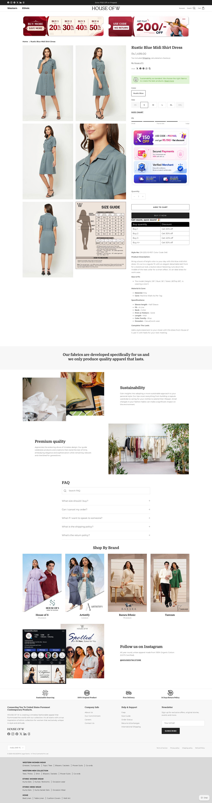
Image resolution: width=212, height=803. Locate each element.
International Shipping (131, 727)
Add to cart (160, 207)
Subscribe (171, 731)
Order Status (126, 720)
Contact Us (89, 723)
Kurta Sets (27, 782)
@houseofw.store (130, 660)
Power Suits (78, 765)
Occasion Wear (59, 790)
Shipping (146, 58)
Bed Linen (27, 798)
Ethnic (26, 8)
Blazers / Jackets (62, 765)
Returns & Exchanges (130, 723)
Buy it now (160, 215)
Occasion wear (59, 782)
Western (12, 8)
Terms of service (162, 748)
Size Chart (137, 112)
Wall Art (66, 798)
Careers (88, 720)
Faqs (123, 712)
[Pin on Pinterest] (143, 68)
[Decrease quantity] (134, 196)
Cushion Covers (53, 798)
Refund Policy (200, 748)
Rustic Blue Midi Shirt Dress (43, 41)
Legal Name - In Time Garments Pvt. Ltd (34, 754)
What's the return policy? (76, 535)
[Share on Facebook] (140, 68)
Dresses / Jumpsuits (31, 765)
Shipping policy (187, 748)
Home (25, 41)
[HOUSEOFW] (106, 8)
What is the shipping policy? (77, 526)
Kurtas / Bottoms (42, 782)
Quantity (135, 191)
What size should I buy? (75, 500)
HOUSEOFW (16, 754)
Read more (169, 81)
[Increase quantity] (143, 196)
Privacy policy (174, 748)
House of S (138, 63)
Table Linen (39, 798)
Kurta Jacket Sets (42, 790)
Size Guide (125, 716)
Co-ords (89, 765)
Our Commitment (92, 716)
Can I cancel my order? (74, 509)
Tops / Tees (47, 765)
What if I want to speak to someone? (82, 518)
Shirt (38, 774)
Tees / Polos (28, 774)
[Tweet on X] (137, 68)
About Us (89, 712)
